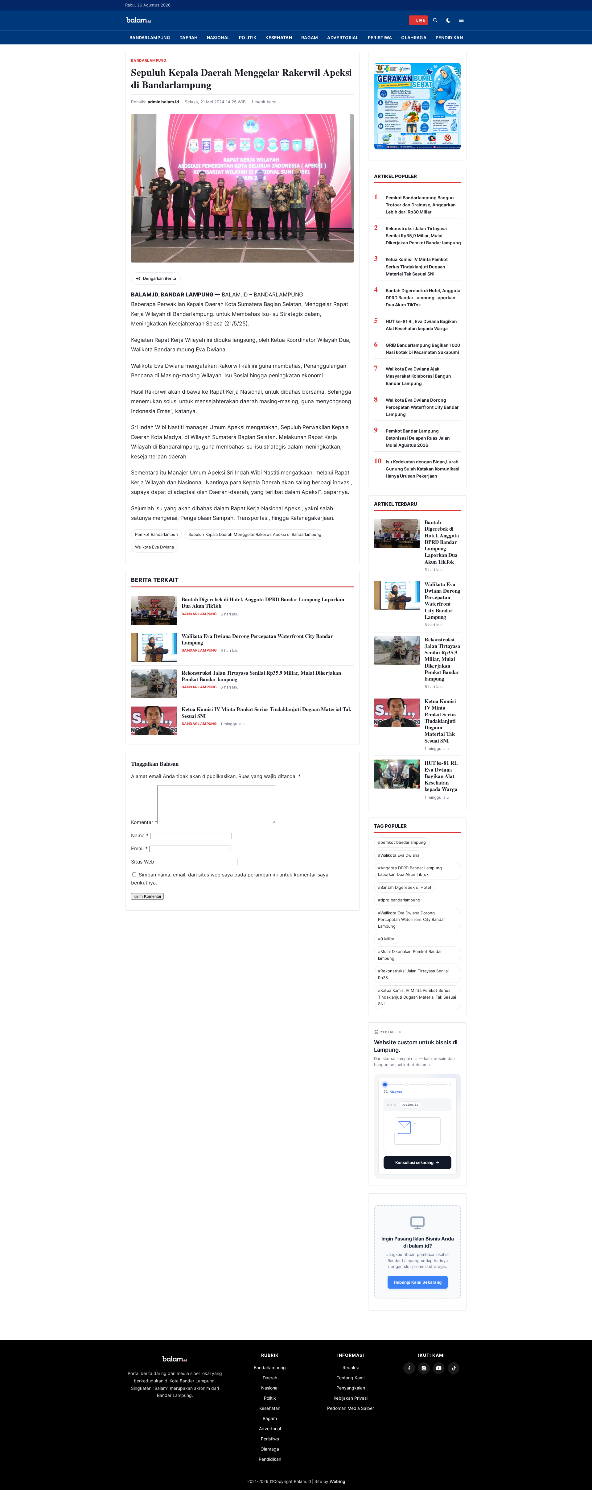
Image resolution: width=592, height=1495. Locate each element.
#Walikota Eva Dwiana (398, 855)
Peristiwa (380, 37)
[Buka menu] (461, 20)
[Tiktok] (453, 1368)
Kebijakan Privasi (351, 1398)
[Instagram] (424, 1368)
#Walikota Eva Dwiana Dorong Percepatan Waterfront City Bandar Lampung (411, 919)
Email (139, 848)
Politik (247, 37)
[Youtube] (439, 1368)
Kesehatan (278, 37)
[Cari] (435, 20)
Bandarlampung (150, 37)
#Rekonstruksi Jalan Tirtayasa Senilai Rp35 (413, 974)
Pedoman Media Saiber (350, 1408)
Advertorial (342, 37)
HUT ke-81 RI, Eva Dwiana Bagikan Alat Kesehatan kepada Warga (421, 325)
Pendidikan (449, 37)
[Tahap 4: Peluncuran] (450, 1084)
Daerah (188, 37)
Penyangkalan (350, 1387)
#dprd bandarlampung (399, 899)
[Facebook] (409, 1368)
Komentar (144, 822)
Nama (140, 835)
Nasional (218, 37)
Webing (337, 1481)
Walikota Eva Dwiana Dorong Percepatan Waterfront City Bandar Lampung (257, 639)
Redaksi (351, 1367)
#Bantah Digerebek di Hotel (404, 887)
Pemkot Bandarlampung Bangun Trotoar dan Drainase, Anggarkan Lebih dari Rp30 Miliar (421, 204)
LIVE (420, 20)
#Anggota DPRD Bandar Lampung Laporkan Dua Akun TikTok (410, 871)
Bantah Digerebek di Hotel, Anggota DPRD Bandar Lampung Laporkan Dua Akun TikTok (263, 602)
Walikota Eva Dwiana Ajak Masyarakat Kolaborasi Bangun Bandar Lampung (418, 376)
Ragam (309, 37)
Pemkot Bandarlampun (156, 534)
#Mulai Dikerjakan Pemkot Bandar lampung (410, 954)
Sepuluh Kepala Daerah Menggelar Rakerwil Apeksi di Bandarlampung (254, 534)
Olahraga (413, 37)
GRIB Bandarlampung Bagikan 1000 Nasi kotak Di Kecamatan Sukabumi (423, 348)
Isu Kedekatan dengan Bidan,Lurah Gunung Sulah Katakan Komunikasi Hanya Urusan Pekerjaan (422, 468)
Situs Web (142, 862)
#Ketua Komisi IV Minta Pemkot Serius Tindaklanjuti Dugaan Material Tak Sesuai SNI (417, 997)
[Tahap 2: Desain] (406, 1084)
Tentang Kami (350, 1377)
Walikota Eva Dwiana (154, 547)
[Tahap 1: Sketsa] (385, 1084)
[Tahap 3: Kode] (428, 1084)
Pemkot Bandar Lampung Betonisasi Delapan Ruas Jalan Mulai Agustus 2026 (418, 438)
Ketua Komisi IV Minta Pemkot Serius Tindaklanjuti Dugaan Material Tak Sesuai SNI (266, 712)
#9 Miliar (386, 938)
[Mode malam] (448, 20)
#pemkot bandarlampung (402, 842)
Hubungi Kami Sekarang (418, 1282)
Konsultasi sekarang (414, 1162)
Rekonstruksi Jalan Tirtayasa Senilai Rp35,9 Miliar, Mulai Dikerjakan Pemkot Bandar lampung (261, 676)
